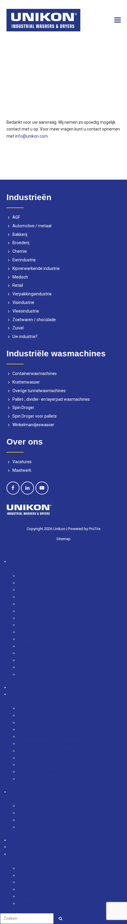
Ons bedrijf (28, 805)
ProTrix (94, 529)
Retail (17, 285)
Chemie (19, 251)
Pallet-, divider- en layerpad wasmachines (51, 399)
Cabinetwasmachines (38, 708)
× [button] (1, 554)
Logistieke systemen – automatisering (53, 736)
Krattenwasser (26, 382)
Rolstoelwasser (32, 764)
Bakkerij (19, 234)
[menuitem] (68, 858)
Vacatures (22, 461)
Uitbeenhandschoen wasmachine (49, 778)
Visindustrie (23, 302)
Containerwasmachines (34, 373)
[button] (117, 20)
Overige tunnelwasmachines (39, 390)
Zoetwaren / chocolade (34, 319)
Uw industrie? (25, 336)
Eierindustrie (24, 259)
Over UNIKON (21, 791)
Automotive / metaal (31, 225)
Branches (18, 561)
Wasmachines (22, 694)
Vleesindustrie (25, 311)
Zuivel (18, 328)
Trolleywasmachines (37, 771)
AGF (16, 217)
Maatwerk (21, 470)
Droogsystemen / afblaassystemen (51, 722)
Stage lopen (29, 827)
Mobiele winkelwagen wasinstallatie (51, 743)
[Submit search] (60, 918)
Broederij (20, 242)
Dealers (25, 812)
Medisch (20, 277)
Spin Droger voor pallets (34, 416)
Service (16, 840)
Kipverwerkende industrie (36, 268)
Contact (16, 846)
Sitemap (63, 539)
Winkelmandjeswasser (33, 424)
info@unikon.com (31, 136)
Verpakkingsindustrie (32, 294)
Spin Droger (23, 407)
